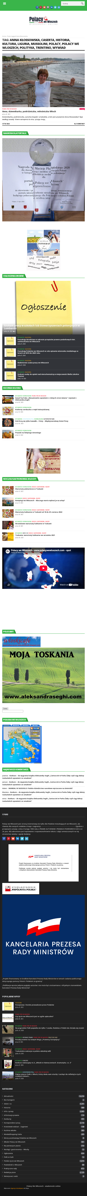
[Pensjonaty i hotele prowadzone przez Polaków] (8, 1006)
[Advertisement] (19, 611)
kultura (9, 44)
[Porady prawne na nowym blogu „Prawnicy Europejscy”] (8, 1041)
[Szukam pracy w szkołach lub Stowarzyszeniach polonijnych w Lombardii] (43, 307)
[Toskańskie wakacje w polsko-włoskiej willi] (8, 1052)
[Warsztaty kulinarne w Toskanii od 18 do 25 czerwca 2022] (8, 513)
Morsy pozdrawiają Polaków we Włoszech (20, 1138)
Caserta (47, 40)
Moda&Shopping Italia (13, 1134)
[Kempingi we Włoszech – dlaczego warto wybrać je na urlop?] (8, 502)
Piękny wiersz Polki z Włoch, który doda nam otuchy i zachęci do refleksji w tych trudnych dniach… (48, 1075)
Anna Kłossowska (25, 40)
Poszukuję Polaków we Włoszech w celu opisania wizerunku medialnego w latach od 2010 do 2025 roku (48, 352)
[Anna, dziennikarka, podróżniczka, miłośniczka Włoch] (43, 80)
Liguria (23, 44)
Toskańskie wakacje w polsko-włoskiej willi (33, 1051)
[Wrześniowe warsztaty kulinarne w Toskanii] (8, 525)
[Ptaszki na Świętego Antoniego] (8, 434)
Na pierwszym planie (49, 419)
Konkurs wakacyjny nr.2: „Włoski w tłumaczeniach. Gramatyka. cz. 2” (43, 1063)
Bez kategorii (9, 1100)
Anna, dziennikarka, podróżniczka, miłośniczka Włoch (29, 111)
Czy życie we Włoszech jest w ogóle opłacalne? (34, 1016)
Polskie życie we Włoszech (9, 109)
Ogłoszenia (28, 337)
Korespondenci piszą (28, 419)
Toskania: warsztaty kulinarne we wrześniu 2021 (35, 535)
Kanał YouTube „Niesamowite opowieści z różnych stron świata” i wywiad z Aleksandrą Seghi (45, 399)
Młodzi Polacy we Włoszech (14, 1142)
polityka (27, 47)
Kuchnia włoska (27, 396)
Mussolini (39, 44)
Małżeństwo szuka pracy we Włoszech (33, 363)
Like (83, 109)
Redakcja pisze (10, 1172)
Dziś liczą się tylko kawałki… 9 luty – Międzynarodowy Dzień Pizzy (41, 421)
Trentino (43, 47)
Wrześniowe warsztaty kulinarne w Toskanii (33, 524)
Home (4, 36)
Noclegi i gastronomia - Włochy (41, 487)
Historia (7, 1108)
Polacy (54, 44)
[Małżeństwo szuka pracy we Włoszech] (10, 364)
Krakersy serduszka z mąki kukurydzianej (32, 409)
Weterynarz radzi (11, 1176)
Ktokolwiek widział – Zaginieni (16, 1127)
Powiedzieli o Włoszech (13, 1165)
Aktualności (21, 337)
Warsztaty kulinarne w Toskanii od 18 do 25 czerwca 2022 (38, 512)
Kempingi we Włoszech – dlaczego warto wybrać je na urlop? (40, 500)
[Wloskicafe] (21, 646)
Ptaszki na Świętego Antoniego (28, 433)
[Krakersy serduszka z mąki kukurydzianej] (8, 411)
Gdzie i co (25, 533)
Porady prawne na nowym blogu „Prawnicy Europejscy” (37, 1039)
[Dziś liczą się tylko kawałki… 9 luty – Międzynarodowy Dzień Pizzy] (8, 422)
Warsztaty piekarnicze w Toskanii (29, 489)
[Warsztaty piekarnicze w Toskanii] (8, 490)
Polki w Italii (8, 1157)
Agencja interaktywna (17, 1188)
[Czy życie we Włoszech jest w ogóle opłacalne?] (8, 1018)
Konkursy (25, 1060)
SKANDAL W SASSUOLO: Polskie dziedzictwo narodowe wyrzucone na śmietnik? (40, 788)
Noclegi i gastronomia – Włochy (16, 1149)
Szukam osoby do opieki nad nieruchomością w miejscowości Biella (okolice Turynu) (48, 375)
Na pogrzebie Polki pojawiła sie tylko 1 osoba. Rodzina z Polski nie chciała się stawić (49, 1028)
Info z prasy (8, 1111)
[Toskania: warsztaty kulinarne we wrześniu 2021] (8, 536)
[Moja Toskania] (43, 702)
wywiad (59, 47)
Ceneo (5, 708)
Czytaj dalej (6, 124)
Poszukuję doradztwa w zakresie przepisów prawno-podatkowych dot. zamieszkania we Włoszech (46, 340)
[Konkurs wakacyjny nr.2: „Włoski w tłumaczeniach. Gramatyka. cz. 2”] (8, 1064)
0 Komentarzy (80, 124)
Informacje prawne (28, 1037)
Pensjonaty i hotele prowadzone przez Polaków (34, 1005)
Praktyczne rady (52, 1037)
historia (62, 40)
